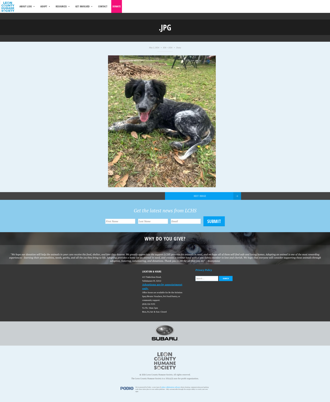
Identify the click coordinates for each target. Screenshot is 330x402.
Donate (117, 6)
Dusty (178, 47)
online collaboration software (170, 387)
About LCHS (25, 6)
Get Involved (82, 6)
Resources (61, 6)
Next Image (200, 196)
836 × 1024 (167, 47)
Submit (214, 221)
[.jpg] (162, 186)
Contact (102, 6)
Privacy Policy (203, 270)
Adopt (43, 6)
